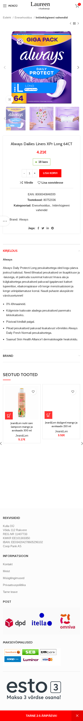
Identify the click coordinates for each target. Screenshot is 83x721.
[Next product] (78, 24)
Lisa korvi (50, 173)
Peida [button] (77, 715)
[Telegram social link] (52, 228)
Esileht (7, 17)
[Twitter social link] (42, 228)
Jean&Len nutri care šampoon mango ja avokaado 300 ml (22, 427)
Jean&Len (21, 435)
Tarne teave (10, 591)
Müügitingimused (13, 578)
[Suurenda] (10, 99)
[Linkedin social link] (47, 228)
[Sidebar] (5, 221)
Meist (6, 571)
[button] (9, 415)
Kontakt (8, 564)
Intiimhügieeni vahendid (52, 17)
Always (23, 219)
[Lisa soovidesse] (33, 391)
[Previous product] (70, 24)
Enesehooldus (24, 17)
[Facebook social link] (38, 228)
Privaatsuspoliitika (14, 585)
